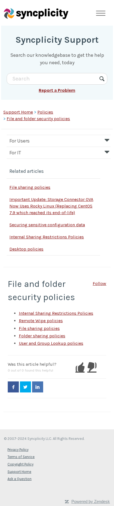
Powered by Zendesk (90, 501)
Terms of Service (21, 457)
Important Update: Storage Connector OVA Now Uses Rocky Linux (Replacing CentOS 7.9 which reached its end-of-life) (51, 206)
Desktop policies (26, 249)
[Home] (36, 13)
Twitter (25, 386)
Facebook (13, 386)
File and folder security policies (38, 118)
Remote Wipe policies (41, 320)
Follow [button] (99, 283)
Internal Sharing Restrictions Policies (46, 236)
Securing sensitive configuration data (47, 224)
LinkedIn (37, 386)
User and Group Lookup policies (51, 343)
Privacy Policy (17, 450)
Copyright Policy (20, 464)
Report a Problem (57, 90)
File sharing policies (29, 187)
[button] (80, 367)
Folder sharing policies (42, 335)
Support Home (18, 112)
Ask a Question (19, 479)
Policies (45, 112)
